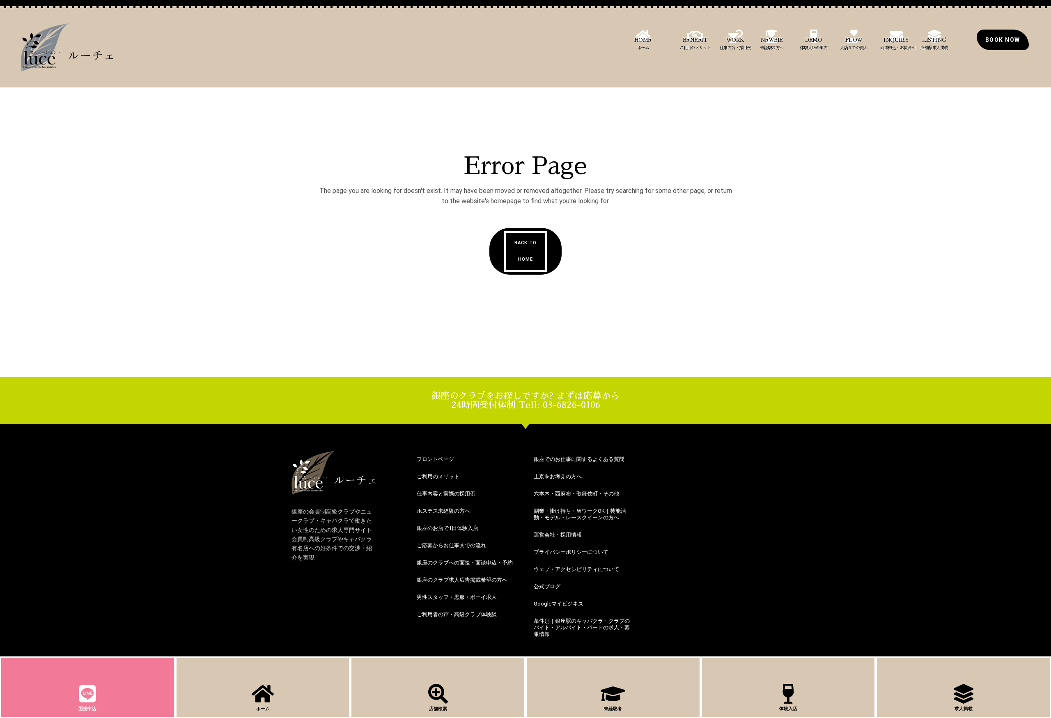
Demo (813, 43)
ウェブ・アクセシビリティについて (576, 569)
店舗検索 (438, 708)
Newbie (771, 43)
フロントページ (435, 459)
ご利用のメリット (438, 476)
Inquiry (898, 43)
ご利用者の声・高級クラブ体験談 (457, 614)
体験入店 (788, 708)
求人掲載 (964, 708)
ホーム (263, 708)
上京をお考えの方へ (558, 476)
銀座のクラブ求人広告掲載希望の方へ (462, 580)
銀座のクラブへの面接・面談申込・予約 (465, 563)
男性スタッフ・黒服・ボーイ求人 (457, 597)
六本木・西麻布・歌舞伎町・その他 (576, 494)
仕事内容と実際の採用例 (446, 494)
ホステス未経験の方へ (443, 511)
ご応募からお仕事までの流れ (451, 545)
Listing (934, 43)
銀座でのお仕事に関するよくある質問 (579, 459)
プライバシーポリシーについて (571, 552)
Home (643, 43)
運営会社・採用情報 (558, 535)
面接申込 (87, 708)
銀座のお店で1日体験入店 (447, 528)
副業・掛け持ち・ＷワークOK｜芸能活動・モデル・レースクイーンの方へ (580, 514)
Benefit (695, 43)
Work (735, 43)
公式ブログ (547, 586)
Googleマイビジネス (558, 604)
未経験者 (613, 708)
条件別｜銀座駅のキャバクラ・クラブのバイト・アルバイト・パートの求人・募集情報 (582, 627)
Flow (853, 43)
